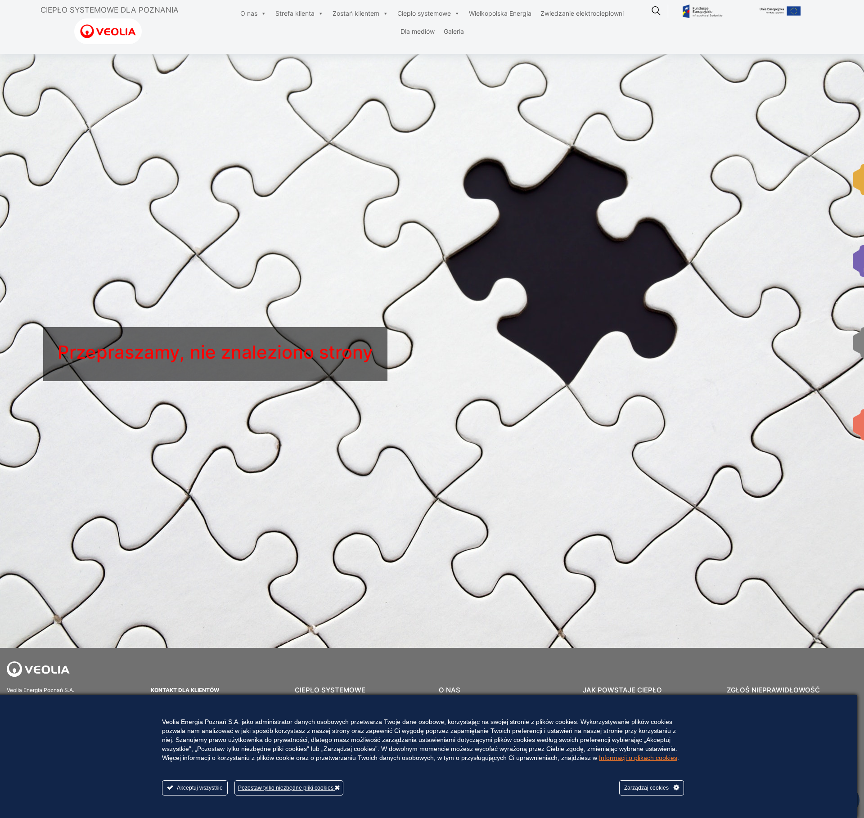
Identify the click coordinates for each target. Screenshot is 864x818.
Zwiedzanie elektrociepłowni (582, 13)
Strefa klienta (295, 13)
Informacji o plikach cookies (638, 757)
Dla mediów (417, 31)
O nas (248, 13)
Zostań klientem (356, 13)
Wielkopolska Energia (500, 13)
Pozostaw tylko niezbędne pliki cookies (286, 788)
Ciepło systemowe (424, 13)
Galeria (454, 31)
